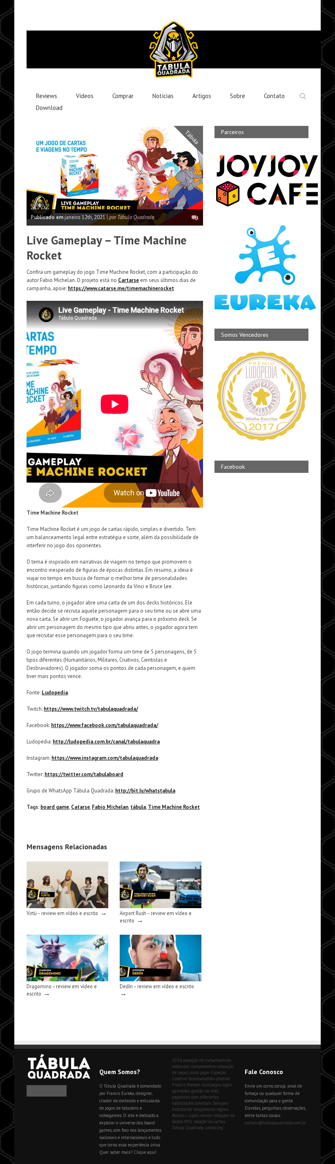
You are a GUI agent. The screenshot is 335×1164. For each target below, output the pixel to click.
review (206, 1115)
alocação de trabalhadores (207, 1060)
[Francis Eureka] (265, 308)
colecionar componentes (194, 1066)
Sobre (237, 96)
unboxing (214, 1127)
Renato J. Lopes (185, 1115)
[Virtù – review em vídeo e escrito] (67, 906)
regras (222, 1109)
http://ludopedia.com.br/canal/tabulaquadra (106, 741)
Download (49, 108)
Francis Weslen (186, 1085)
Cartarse (128, 280)
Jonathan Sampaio (211, 1103)
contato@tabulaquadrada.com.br (275, 1123)
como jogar (200, 1072)
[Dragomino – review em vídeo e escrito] (67, 979)
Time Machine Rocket (174, 807)
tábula (138, 807)
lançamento (204, 1109)
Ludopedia (55, 692)
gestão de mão (204, 1091)
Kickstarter (182, 1109)
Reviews (46, 96)
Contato (274, 96)
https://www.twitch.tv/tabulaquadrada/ (91, 708)
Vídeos (85, 96)
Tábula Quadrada (188, 1127)
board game (54, 807)
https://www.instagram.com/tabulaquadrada (104, 757)
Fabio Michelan (110, 807)
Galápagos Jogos (216, 1085)
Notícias (163, 96)
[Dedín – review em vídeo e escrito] (160, 979)
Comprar (123, 96)
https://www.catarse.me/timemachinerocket (121, 288)
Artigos (201, 96)
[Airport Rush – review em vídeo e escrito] (160, 906)
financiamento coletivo (209, 1078)
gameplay (181, 1091)
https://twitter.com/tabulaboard (84, 774)
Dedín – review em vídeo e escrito (157, 986)
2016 (177, 1060)
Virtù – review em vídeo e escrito (62, 913)
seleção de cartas (209, 1121)
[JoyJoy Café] (266, 206)
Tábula (192, 137)
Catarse (80, 807)
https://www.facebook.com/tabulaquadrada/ (104, 725)
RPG (188, 1121)
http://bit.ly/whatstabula (145, 790)
